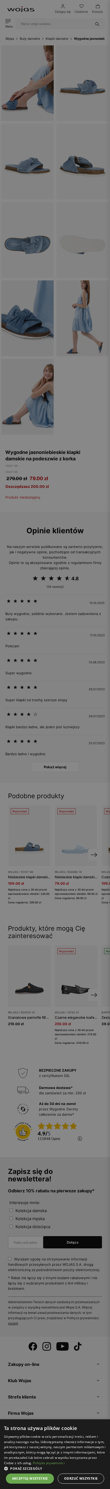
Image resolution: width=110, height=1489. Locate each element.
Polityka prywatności (49, 1463)
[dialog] (55, 744)
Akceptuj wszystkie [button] (30, 1478)
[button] (55, 1468)
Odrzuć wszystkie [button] (81, 1478)
